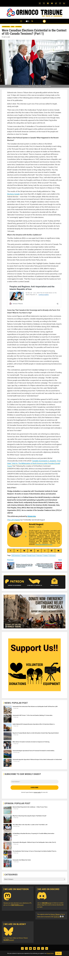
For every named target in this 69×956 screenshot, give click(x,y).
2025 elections (16, 555)
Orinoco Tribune (54, 914)
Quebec (45, 555)
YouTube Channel (42, 21)
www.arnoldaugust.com (43, 544)
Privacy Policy (50, 953)
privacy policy (37, 792)
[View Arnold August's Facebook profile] (25, 536)
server (46, 903)
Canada (24, 555)
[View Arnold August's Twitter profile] (25, 532)
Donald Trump (31, 555)
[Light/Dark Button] (27, 21)
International (6, 26)
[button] (21, 22)
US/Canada (18, 26)
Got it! (58, 953)
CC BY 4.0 (56, 916)
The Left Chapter (14, 520)
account (17, 905)
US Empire (52, 555)
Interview (39, 555)
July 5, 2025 (6, 37)
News (12, 26)
